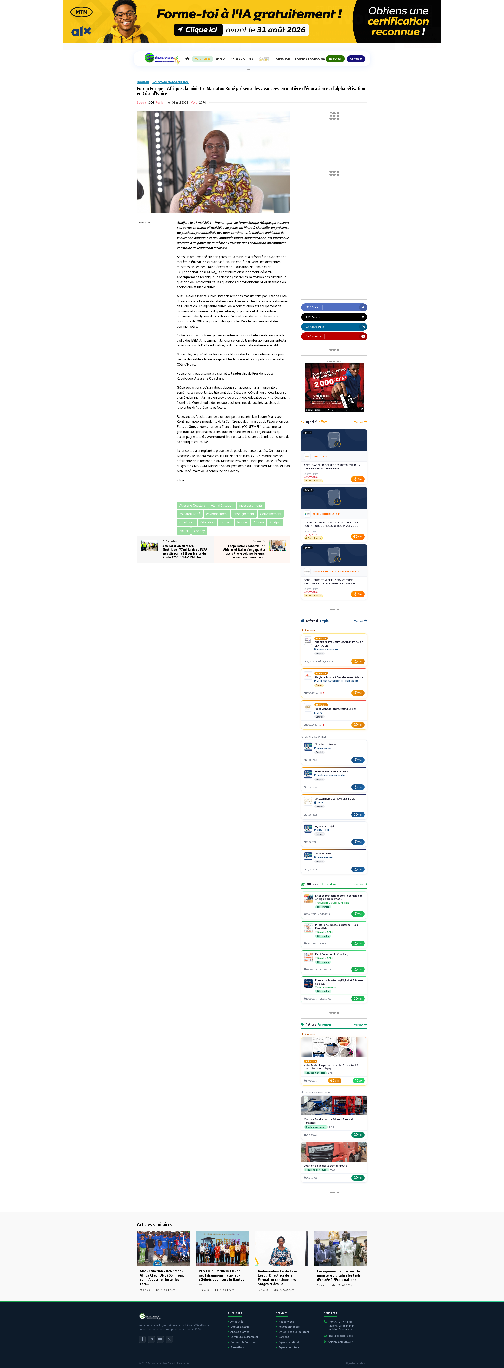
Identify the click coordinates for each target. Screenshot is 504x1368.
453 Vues (145, 1289)
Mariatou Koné (255, 238)
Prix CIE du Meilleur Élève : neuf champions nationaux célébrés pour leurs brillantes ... (221, 1277)
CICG (151, 102)
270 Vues (204, 1289)
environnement (251, 282)
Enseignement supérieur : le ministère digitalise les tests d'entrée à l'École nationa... (339, 1275)
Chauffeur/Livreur (325, 744)
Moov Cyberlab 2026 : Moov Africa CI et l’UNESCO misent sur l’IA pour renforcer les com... (162, 1277)
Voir (360, 479)
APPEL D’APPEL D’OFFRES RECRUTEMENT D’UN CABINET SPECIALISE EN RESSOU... (332, 466)
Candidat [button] (356, 58)
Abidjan (182, 223)
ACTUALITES (202, 58)
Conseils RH (285, 1336)
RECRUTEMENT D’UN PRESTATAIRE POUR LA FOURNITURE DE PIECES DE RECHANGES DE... (331, 524)
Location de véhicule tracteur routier (326, 1165)
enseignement (248, 272)
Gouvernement (200, 427)
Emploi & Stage (239, 1326)
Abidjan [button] (275, 522)
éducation (258, 243)
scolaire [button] (226, 522)
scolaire (228, 311)
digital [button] (183, 531)
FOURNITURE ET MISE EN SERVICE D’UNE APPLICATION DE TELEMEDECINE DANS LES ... (331, 581)
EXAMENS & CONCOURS (310, 58)
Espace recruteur (288, 1347)
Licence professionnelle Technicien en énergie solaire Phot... (339, 897)
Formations (237, 1347)
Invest (234, 243)
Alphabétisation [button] (222, 505)
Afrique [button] (259, 522)
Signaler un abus (355, 1363)
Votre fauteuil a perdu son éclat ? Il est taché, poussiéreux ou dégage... (331, 1067)
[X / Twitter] (169, 1339)
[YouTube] (160, 1339)
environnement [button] (217, 514)
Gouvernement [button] (270, 514)
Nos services (286, 1321)
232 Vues (263, 1289)
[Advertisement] (152, 284)
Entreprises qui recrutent (293, 1331)
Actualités (236, 1321)
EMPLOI (220, 58)
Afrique (265, 223)
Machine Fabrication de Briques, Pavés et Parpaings (328, 1121)
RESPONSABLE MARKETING (331, 771)
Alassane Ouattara (249, 301)
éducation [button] (207, 522)
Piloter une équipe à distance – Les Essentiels (336, 926)
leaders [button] (242, 522)
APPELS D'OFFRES (242, 58)
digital (234, 345)
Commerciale (322, 853)
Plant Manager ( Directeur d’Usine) (335, 708)
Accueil (143, 82)
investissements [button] (251, 505)
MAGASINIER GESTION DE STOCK (334, 798)
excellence (221, 316)
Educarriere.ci (156, 1363)
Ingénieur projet (324, 826)
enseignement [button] (244, 514)
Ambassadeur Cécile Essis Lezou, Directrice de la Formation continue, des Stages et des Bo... (277, 1277)
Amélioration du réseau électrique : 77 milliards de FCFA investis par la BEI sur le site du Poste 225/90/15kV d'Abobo (184, 551)
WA (360, 1080)
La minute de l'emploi (244, 1336)
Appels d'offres (239, 1331)
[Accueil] (187, 58)
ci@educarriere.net (341, 1335)
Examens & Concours (243, 1342)
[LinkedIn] (151, 1339)
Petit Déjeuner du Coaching (331, 954)
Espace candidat (288, 1342)
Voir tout (358, 421)
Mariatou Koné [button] (189, 514)
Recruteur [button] (335, 58)
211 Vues (321, 1285)
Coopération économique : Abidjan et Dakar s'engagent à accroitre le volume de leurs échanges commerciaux (244, 551)
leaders (202, 248)
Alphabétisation (231, 238)
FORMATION (282, 58)
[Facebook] (142, 1339)
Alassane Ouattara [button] (192, 505)
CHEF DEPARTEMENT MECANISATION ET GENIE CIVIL (338, 644)
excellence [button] (187, 522)
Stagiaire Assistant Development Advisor (338, 677)
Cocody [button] (199, 531)
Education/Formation (170, 82)
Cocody (233, 471)
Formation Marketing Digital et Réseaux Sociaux (339, 982)
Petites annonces (289, 1326)
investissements (230, 296)
